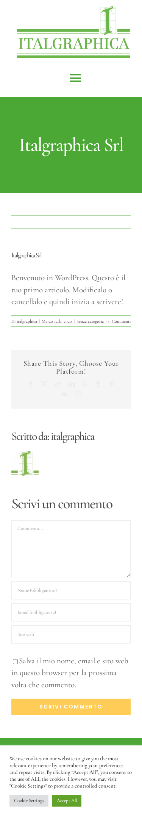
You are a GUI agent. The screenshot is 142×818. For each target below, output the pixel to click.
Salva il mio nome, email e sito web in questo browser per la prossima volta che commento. (69, 673)
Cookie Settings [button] (29, 800)
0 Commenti (119, 321)
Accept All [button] (67, 800)
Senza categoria (90, 321)
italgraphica (27, 321)
